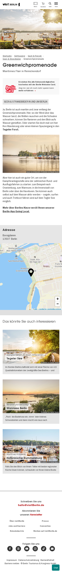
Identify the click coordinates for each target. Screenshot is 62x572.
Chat (56, 567)
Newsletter (36, 514)
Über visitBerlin (17, 521)
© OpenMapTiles (42, 309)
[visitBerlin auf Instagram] (35, 548)
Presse (45, 521)
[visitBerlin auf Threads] (18, 548)
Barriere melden (12, 563)
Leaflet (35, 309)
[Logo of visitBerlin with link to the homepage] (11, 4)
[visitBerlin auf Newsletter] (52, 548)
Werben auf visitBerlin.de (45, 531)
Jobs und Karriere (16, 526)
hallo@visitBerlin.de (31, 505)
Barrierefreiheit (47, 560)
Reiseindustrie (17, 531)
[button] (43, 4)
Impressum (12, 560)
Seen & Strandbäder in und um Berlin (25, 101)
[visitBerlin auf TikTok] (43, 548)
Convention (45, 526)
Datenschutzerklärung (28, 560)
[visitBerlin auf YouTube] (26, 548)
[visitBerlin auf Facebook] (10, 548)
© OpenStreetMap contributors (54, 309)
